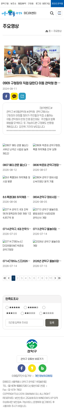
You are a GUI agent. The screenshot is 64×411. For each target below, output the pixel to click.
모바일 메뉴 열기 (59, 13)
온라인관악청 (57, 3)
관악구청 (5, 3)
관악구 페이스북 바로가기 (21, 368)
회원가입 (46, 3)
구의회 (31, 3)
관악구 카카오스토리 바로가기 (32, 368)
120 (25, 386)
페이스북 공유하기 (6, 96)
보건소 (13, 3)
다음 (55, 278)
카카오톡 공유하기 (14, 96)
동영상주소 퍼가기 (22, 96)
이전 (9, 278)
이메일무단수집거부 (21, 375)
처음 (5, 278)
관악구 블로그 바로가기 (42, 368)
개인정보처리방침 (43, 375)
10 (50, 277)
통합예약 (22, 3)
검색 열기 (52, 13)
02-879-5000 (15, 386)
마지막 (59, 278)
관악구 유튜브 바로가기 (32, 359)
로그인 (38, 3)
